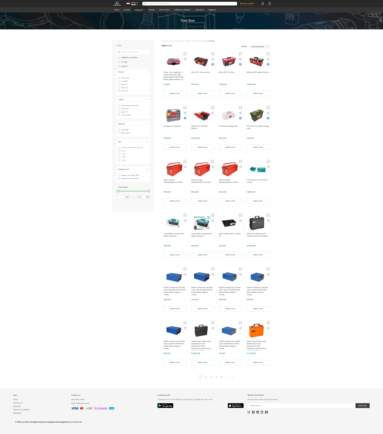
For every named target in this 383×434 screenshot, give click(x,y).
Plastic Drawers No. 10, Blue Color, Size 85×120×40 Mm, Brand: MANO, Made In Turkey (229, 345)
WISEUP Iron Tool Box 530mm (199, 127)
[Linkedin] (257, 412)
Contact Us (18, 403)
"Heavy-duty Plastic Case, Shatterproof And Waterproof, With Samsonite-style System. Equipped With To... (201, 345)
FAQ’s (15, 399)
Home (116, 10)
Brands (152, 10)
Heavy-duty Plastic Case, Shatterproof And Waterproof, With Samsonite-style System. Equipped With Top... (256, 345)
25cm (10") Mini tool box (200, 72)
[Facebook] (266, 412)
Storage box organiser (172, 126)
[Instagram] (249, 412)
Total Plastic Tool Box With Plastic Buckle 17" (201, 235)
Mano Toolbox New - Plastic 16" (230, 235)
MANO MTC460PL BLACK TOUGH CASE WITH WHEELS (257, 235)
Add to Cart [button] (175, 93)
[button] (185, 53)
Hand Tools (190, 41)
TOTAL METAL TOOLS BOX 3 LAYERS (257, 181)
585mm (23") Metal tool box (258, 72)
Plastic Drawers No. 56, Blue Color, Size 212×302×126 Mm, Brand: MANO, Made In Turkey (202, 291)
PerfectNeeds (76, 422)
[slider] (118, 191)
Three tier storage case (228, 126)
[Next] (227, 377)
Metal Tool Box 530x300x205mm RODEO (228, 181)
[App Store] (236, 405)
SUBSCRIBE (362, 406)
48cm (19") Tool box (226, 72)
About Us (17, 406)
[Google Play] (165, 405)
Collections (199, 10)
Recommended (258, 47)
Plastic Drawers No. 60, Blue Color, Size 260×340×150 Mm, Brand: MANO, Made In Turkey (174, 291)
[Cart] (269, 3)
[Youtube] (262, 412)
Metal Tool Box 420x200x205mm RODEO (201, 181)
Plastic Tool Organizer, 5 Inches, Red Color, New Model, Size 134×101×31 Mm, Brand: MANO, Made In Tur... (174, 76)
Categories (138, 10)
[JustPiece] (117, 4)
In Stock (124, 66)
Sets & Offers (164, 10)
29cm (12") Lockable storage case (258, 127)
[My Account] (262, 3)
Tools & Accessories (176, 41)
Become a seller (247, 3)
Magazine (212, 10)
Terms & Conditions (21, 409)
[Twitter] (253, 412)
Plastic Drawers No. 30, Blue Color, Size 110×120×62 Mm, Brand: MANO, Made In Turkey (257, 291)
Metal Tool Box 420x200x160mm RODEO (173, 181)
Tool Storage (201, 41)
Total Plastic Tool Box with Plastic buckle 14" (173, 235)
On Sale (127, 10)
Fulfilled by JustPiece (182, 10)
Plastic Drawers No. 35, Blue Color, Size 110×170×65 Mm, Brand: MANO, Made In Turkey (174, 345)
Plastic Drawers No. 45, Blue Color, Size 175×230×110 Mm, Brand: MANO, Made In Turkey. (229, 291)
